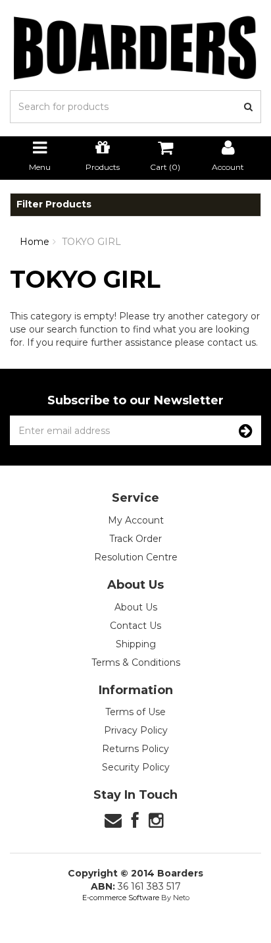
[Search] (248, 106)
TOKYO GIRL (91, 242)
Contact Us (135, 626)
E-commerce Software (120, 897)
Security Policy (136, 767)
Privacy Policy (136, 730)
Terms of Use (135, 712)
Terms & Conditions (135, 662)
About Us (135, 607)
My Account (136, 520)
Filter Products (53, 204)
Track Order (135, 539)
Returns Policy (135, 749)
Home (34, 242)
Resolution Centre (136, 557)
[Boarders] (135, 47)
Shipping (136, 644)
